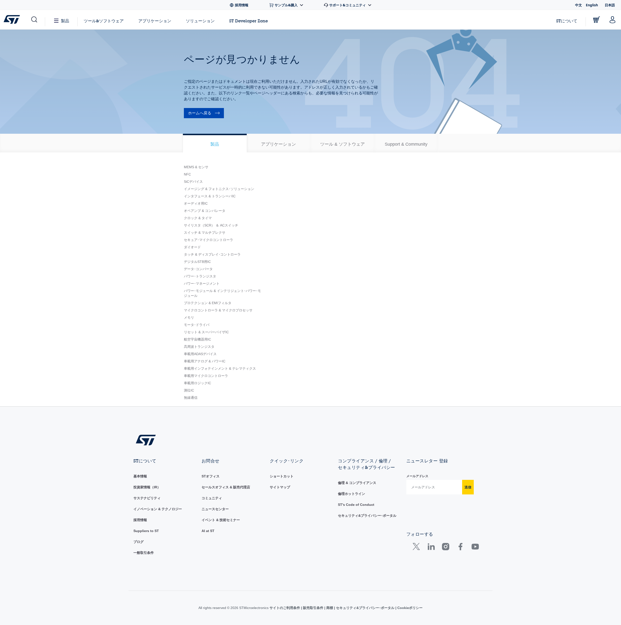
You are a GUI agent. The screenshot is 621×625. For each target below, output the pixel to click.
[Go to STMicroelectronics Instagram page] (445, 547)
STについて (566, 20)
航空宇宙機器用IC (197, 339)
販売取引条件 (313, 608)
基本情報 (140, 476)
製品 (65, 20)
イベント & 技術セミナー (221, 520)
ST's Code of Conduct (356, 505)
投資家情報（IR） (147, 487)
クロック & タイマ (198, 218)
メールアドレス (417, 476)
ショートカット (282, 476)
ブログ (138, 542)
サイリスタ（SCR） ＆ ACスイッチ (211, 225)
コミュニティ (212, 498)
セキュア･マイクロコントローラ (208, 240)
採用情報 (140, 520)
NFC (187, 174)
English (592, 5)
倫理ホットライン (351, 494)
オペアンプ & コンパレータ (204, 211)
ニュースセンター (215, 509)
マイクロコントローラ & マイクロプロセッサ (218, 310)
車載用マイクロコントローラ (206, 376)
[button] (34, 20)
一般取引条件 (143, 553)
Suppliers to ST (146, 531)
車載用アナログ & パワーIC (204, 361)
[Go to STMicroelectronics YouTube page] (475, 547)
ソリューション (200, 20)
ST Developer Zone (248, 21)
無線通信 (190, 398)
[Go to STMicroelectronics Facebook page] (460, 547)
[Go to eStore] (596, 19)
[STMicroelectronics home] (13, 19)
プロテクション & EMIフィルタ (207, 303)
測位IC (189, 390)
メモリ (189, 317)
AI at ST (208, 531)
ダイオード (192, 247)
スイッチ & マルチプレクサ (204, 232)
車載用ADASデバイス (200, 354)
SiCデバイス (193, 181)
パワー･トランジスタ (200, 276)
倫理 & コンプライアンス (357, 483)
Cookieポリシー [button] (409, 608)
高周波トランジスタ (199, 347)
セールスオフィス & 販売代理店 (226, 487)
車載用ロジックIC (197, 383)
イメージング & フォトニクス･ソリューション (219, 189)
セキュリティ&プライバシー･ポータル (367, 515)
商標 (329, 608)
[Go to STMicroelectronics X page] (417, 547)
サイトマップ (280, 487)
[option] (215, 143)
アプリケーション (154, 20)
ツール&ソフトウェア (104, 20)
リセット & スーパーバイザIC (206, 332)
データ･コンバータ (198, 269)
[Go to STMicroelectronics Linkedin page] (431, 547)
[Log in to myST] (612, 19)
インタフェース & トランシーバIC (210, 196)
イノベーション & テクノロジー (157, 509)
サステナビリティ (147, 498)
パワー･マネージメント (202, 283)
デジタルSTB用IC (197, 262)
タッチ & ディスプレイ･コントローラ (212, 254)
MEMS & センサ (196, 167)
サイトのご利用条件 (285, 608)
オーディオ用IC (196, 203)
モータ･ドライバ (196, 325)
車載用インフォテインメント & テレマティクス (220, 368)
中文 (578, 5)
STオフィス (211, 476)
